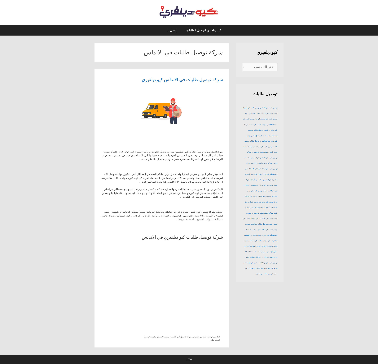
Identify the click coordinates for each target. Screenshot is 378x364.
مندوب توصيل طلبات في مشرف (266, 274)
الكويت (217, 336)
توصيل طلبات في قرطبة (264, 147)
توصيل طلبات (206, 336)
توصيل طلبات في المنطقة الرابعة (266, 119)
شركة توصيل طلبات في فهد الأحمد (265, 202)
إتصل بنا (172, 30)
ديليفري (196, 336)
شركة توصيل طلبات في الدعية (261, 163)
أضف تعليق (215, 340)
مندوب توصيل (150, 336)
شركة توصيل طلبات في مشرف (262, 213)
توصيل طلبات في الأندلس (268, 108)
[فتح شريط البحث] (159, 30)
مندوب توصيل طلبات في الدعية (261, 224)
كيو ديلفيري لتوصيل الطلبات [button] (203, 30)
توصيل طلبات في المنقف (257, 125)
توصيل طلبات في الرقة (252, 113)
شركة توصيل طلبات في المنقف (260, 180)
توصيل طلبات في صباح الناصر (261, 136)
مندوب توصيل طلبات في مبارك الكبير (257, 268)
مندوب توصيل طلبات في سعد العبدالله (257, 252)
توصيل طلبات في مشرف (260, 152)
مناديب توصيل (163, 336)
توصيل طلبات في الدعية (269, 113)
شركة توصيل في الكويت (181, 336)
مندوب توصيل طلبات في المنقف (260, 241)
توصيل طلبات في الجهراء (251, 108)
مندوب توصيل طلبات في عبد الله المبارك (263, 257)
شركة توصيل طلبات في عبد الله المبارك (258, 196)
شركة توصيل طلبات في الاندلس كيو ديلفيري (182, 79)
